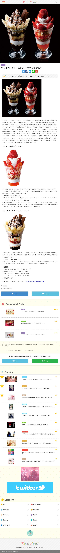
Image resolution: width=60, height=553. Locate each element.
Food (3, 64)
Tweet (47, 294)
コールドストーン (7, 288)
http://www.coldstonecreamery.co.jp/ (35, 281)
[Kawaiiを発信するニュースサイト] (30, 2)
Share (16, 294)
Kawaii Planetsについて (20, 547)
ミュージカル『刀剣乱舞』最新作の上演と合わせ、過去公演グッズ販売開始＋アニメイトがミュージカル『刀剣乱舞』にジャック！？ (29, 345)
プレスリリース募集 (28, 547)
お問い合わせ (41, 547)
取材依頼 (35, 547)
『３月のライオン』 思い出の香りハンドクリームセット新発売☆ (19, 350)
